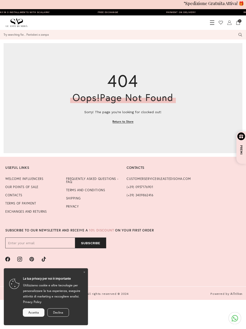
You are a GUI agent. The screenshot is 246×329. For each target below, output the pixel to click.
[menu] (212, 22)
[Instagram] (19, 259)
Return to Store (122, 121)
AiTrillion (236, 294)
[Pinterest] (31, 259)
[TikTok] (43, 259)
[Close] (84, 272)
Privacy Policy (32, 302)
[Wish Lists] (221, 22)
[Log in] (229, 22)
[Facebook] (7, 259)
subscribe (90, 243)
